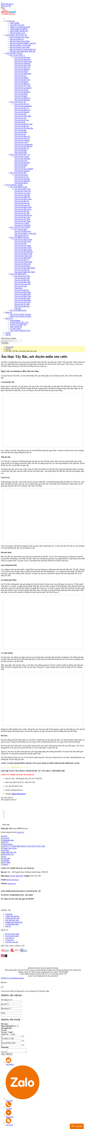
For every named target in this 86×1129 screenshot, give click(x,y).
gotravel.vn (12, 883)
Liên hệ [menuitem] (8, 335)
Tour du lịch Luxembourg (23, 144)
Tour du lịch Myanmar (22, 57)
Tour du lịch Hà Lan (21, 126)
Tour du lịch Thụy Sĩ (21, 104)
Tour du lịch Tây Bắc (21, 304)
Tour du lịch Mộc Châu (22, 296)
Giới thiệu (8, 914)
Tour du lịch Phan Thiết (22, 248)
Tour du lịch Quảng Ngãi (23, 254)
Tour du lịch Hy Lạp (21, 120)
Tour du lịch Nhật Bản (22, 63)
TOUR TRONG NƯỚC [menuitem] (14, 185)
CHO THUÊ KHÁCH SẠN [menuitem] (20, 331)
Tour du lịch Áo (20, 134)
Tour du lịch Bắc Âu (21, 148)
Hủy (3, 1054)
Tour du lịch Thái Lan (22, 67)
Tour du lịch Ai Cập (21, 177)
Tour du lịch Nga (20, 114)
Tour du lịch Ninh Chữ (22, 264)
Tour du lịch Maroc (21, 183)
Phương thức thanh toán (13, 922)
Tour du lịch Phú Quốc (22, 189)
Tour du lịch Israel (20, 96)
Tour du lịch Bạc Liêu (22, 217)
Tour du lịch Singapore (22, 59)
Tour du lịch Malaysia (22, 84)
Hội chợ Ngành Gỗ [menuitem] (17, 39)
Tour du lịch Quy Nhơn (22, 246)
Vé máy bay (9, 940)
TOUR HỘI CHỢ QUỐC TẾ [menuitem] (16, 35)
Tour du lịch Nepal (21, 72)
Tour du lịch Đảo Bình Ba (23, 252)
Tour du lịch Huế (20, 244)
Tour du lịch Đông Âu (22, 136)
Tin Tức (8, 349)
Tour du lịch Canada (21, 157)
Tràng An (17, 308)
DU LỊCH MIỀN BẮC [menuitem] (18, 274)
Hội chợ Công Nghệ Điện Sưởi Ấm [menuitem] (22, 51)
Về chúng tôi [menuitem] (10, 21)
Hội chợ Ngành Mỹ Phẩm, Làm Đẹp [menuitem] (23, 43)
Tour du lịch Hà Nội (21, 290)
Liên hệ (8, 926)
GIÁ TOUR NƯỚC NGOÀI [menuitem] (20, 314)
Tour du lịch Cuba (20, 161)
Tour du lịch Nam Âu (22, 138)
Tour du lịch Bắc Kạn (22, 306)
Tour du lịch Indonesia (22, 92)
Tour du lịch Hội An (21, 260)
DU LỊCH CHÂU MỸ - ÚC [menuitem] (20, 154)
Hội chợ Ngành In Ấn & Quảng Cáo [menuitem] (23, 49)
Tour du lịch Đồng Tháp (23, 207)
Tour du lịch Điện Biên (22, 292)
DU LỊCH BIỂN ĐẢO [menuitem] (18, 310)
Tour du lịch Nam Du (22, 203)
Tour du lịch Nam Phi (22, 179)
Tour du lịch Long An (22, 205)
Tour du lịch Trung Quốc (23, 61)
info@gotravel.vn (7, 4)
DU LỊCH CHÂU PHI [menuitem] (18, 173)
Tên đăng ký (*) (6, 1000)
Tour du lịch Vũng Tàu (22, 191)
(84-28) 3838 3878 (16, 876)
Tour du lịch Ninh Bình (22, 300)
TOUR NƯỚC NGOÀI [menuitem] (14, 53)
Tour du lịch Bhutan (21, 78)
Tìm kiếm (5, 343)
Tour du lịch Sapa (20, 286)
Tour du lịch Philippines (22, 74)
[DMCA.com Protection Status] (12, 978)
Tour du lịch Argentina (22, 159)
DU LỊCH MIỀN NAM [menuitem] (18, 187)
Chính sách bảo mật (12, 918)
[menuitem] (45, 18)
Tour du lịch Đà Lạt (21, 235)
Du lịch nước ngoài (12, 934)
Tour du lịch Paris (20, 152)
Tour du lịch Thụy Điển (22, 116)
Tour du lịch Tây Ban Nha (23, 128)
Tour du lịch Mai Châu (22, 282)
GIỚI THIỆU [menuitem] (15, 23)
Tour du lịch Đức (20, 130)
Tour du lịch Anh (20, 118)
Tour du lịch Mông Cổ (22, 98)
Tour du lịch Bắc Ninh (22, 298)
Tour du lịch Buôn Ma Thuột (24, 272)
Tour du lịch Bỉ (19, 122)
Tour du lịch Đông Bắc (22, 294)
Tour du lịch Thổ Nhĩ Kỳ (23, 146)
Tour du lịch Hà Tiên (21, 211)
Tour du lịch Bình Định (22, 258)
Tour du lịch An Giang (22, 193)
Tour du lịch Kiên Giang (23, 199)
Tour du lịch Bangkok (22, 100)
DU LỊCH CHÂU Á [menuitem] (17, 55)
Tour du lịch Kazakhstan (23, 106)
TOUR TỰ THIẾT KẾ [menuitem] (18, 324)
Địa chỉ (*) (5, 1004)
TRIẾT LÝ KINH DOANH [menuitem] (20, 27)
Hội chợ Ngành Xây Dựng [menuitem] (19, 37)
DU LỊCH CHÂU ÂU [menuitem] (18, 102)
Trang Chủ (9, 347)
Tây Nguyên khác (20, 229)
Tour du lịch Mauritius (22, 181)
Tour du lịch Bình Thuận (23, 250)
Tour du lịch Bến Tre (21, 201)
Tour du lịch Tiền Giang (22, 209)
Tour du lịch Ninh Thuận (23, 239)
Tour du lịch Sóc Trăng (22, 221)
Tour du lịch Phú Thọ (22, 280)
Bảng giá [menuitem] (8, 312)
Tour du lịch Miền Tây (22, 197)
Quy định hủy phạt (12, 920)
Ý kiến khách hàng (12, 924)
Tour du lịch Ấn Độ (21, 90)
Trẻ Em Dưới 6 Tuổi (8, 1043)
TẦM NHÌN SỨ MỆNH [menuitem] (19, 29)
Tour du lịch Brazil (21, 165)
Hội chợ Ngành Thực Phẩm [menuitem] (20, 41)
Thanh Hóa (18, 288)
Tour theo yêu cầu (11, 942)
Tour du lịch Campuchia (22, 88)
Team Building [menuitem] (15, 320)
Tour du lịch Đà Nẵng (22, 266)
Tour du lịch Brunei (21, 82)
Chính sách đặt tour (12, 916)
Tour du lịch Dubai (21, 94)
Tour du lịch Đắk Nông (22, 231)
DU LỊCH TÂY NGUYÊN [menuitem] (20, 227)
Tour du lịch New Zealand (23, 169)
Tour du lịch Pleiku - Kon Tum (25, 233)
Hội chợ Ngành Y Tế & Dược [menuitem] (20, 45)
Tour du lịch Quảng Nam (23, 256)
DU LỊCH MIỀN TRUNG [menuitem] (19, 237)
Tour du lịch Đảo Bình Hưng (24, 268)
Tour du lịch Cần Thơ (22, 213)
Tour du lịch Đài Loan (22, 80)
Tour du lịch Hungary (22, 112)
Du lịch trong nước (12, 936)
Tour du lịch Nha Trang (22, 242)
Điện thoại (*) (6, 1008)
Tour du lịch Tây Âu (21, 108)
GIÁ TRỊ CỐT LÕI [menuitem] (17, 25)
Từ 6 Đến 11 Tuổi (7, 1039)
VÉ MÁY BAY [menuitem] (15, 329)
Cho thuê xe (9, 938)
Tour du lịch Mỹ (20, 167)
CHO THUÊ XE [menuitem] (16, 327)
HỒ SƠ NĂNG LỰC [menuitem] (17, 33)
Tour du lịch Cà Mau (21, 223)
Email (3, 1013)
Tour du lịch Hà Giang (22, 302)
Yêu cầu (4, 1052)
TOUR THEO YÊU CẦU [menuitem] (19, 322)
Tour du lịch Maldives (22, 69)
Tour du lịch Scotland (22, 140)
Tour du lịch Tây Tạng (22, 86)
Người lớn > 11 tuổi (8, 1034)
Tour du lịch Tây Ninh (22, 219)
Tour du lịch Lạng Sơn (22, 284)
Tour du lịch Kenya (21, 175)
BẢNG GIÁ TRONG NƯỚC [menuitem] (20, 316)
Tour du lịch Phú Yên (22, 270)
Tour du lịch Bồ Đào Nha (23, 124)
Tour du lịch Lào (20, 76)
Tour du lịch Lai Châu (22, 276)
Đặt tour (9, 1054)
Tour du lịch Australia (22, 171)
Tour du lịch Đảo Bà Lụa (23, 215)
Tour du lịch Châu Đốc (22, 225)
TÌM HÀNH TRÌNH (8, 338)
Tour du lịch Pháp (20, 132)
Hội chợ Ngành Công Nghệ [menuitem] (20, 47)
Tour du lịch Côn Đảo (22, 195)
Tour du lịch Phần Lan (22, 110)
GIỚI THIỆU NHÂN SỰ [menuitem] (19, 31)
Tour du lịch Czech (21, 142)
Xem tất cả (20, 832)
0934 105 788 (6, 6)
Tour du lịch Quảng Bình (23, 262)
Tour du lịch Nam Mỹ (22, 163)
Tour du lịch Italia (20, 150)
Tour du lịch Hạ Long (22, 278)
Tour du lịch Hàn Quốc (22, 65)
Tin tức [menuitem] (7, 333)
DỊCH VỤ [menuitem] (9, 318)
